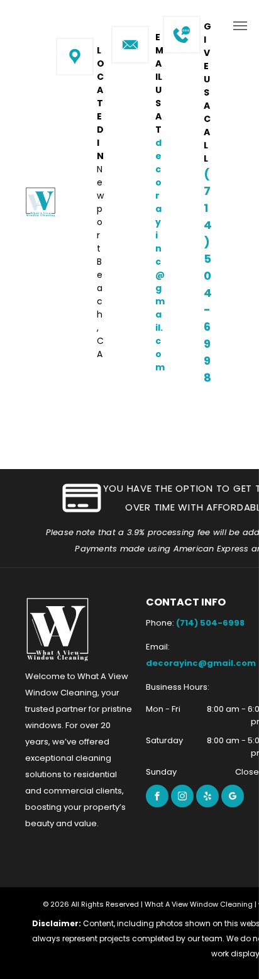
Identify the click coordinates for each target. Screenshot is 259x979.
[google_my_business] (232, 796)
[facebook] (157, 796)
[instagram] (182, 796)
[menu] (240, 25)
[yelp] (207, 796)
